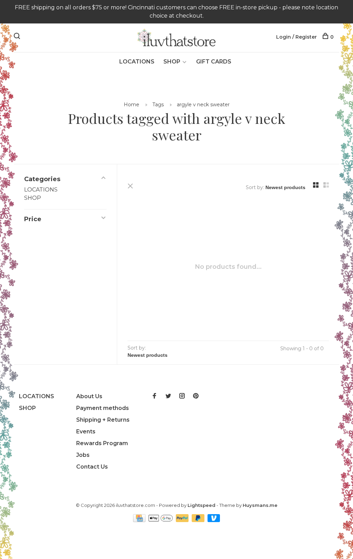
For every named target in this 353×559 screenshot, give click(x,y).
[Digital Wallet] (161, 520)
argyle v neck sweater (203, 104)
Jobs (83, 455)
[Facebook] (154, 396)
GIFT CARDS (213, 61)
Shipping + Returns (103, 419)
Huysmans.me (260, 505)
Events (85, 431)
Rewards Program (102, 443)
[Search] (18, 37)
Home (131, 104)
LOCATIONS (136, 61)
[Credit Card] (140, 520)
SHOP (171, 61)
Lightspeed (201, 505)
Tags (158, 104)
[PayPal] (183, 520)
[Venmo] (214, 520)
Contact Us (92, 466)
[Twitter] (168, 396)
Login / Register (296, 37)
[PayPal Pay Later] (199, 520)
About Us (89, 396)
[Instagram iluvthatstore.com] (182, 396)
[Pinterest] (196, 396)
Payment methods (102, 408)
